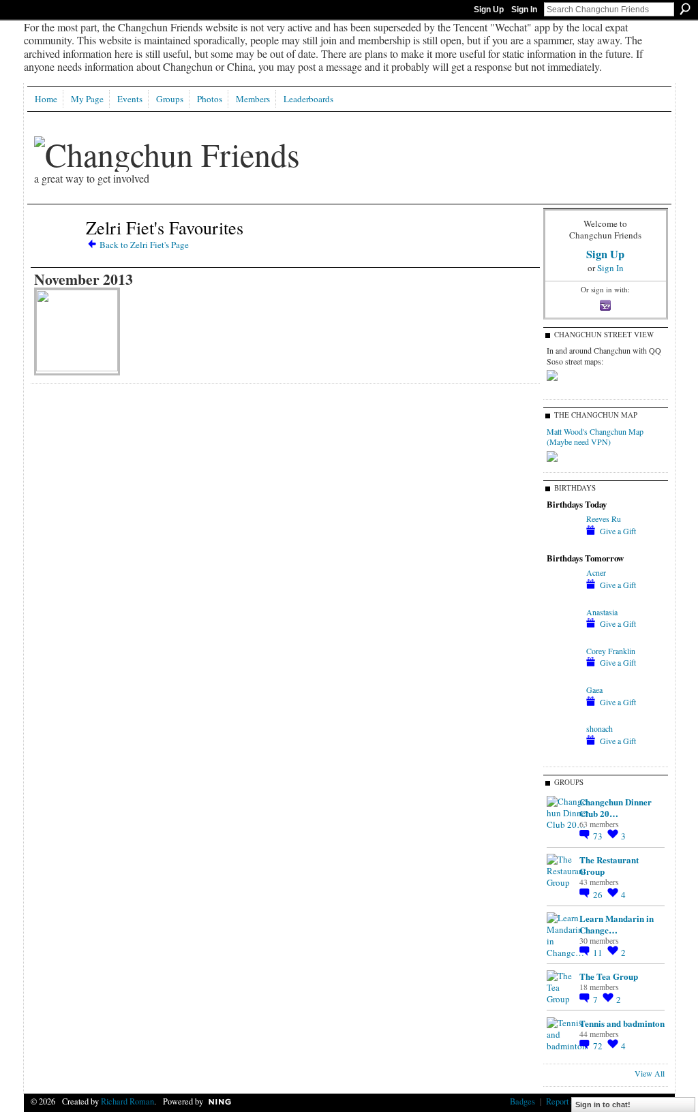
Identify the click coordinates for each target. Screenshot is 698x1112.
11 (599, 952)
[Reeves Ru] (563, 543)
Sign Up (489, 9)
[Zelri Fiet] (56, 251)
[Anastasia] (563, 636)
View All (650, 1073)
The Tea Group (608, 976)
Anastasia (602, 611)
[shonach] (563, 753)
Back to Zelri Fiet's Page (144, 244)
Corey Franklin (610, 650)
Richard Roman (127, 1101)
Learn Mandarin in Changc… (616, 924)
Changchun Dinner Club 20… (615, 807)
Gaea (594, 689)
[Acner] (563, 597)
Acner (596, 572)
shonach (599, 728)
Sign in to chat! (603, 1104)
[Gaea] (563, 714)
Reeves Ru (603, 518)
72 (599, 1046)
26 (599, 895)
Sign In (524, 9)
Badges (522, 1101)
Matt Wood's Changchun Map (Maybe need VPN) (595, 437)
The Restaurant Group (609, 865)
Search (685, 9)
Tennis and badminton (622, 1023)
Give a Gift (618, 530)
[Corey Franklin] (563, 675)
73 (599, 836)
